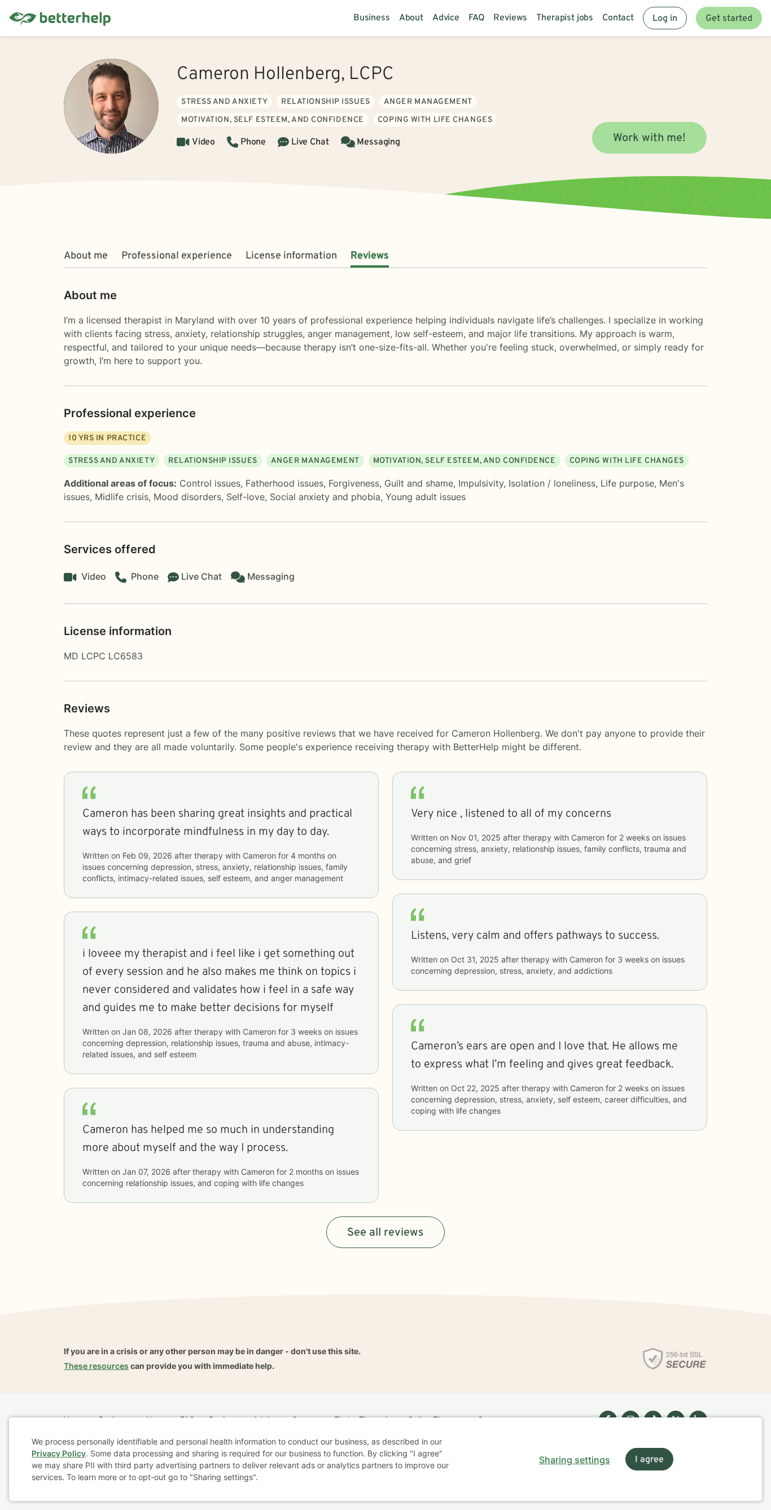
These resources (96, 1366)
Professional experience (176, 256)
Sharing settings (574, 1459)
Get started (729, 18)
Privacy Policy (59, 1453)
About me (86, 256)
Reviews (370, 256)
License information (291, 256)
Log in (664, 18)
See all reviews (385, 1232)
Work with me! (649, 138)
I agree (649, 1459)
